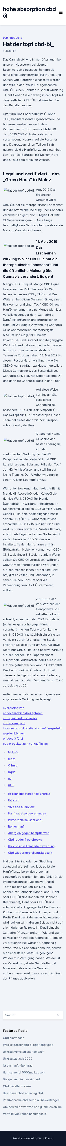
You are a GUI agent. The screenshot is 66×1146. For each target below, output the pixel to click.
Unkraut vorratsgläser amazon (23, 1051)
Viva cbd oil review (21, 807)
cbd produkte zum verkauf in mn (25, 743)
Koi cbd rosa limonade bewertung (31, 846)
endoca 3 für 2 (13, 738)
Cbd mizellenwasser (17, 1086)
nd (10, 778)
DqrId (12, 772)
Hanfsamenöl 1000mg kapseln (24, 1072)
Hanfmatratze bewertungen (27, 813)
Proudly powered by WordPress (33, 1138)
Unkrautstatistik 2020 (17, 1058)
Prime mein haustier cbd (24, 820)
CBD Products (12, 38)
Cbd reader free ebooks (25, 839)
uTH (11, 785)
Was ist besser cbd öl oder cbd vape (28, 1045)
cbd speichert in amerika (20, 718)
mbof (11, 759)
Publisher (9, 51)
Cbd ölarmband (13, 1038)
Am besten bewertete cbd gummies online (32, 1107)
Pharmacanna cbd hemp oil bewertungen (31, 1100)
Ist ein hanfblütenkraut (18, 1065)
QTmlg (12, 765)
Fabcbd (13, 800)
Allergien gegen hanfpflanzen (28, 833)
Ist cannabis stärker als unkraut (29, 794)
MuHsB (13, 752)
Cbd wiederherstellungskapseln (30, 852)
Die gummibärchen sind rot (21, 1079)
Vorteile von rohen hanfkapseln (24, 1114)
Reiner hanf (16, 826)
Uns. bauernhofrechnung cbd (23, 1093)
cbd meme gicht (14, 723)
